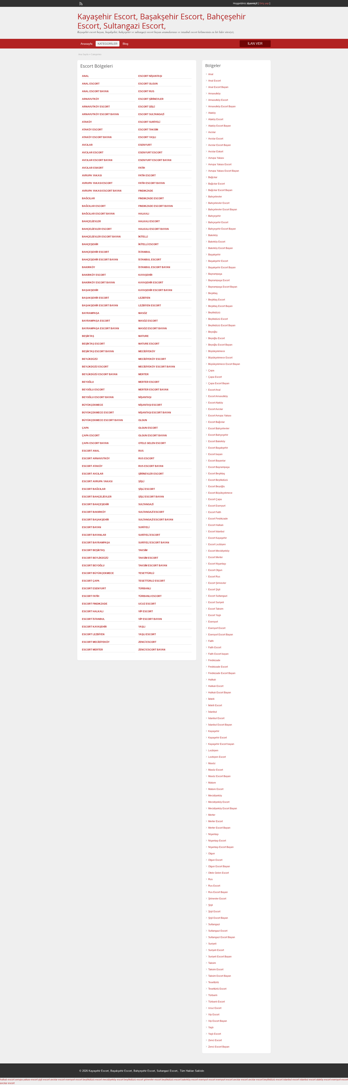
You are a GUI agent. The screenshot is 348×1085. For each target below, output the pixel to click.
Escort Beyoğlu (93, 565)
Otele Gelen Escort (152, 443)
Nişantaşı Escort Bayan (154, 412)
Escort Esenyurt (94, 588)
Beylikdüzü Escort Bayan (99, 374)
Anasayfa (86, 43)
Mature (143, 336)
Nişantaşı (144, 397)
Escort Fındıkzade (94, 603)
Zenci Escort (147, 642)
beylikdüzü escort (92, 1079)
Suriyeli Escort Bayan (153, 542)
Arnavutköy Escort (96, 106)
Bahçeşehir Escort (95, 252)
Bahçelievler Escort (97, 229)
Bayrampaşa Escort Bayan (100, 328)
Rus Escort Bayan (150, 466)
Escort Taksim (148, 129)
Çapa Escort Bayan (95, 443)
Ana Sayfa (83, 54)
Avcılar (87, 144)
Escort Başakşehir (95, 519)
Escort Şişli (146, 106)
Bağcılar (88, 198)
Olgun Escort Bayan (152, 435)
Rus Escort (146, 458)
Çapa (85, 427)
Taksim (142, 550)
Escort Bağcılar (94, 489)
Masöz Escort (148, 320)
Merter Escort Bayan (153, 389)
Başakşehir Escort (95, 297)
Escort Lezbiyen (93, 634)
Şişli (141, 481)
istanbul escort (291, 1079)
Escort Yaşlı (147, 137)
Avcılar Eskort (92, 167)
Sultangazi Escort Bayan (155, 519)
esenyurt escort (73, 1079)
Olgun (142, 420)
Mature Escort (148, 343)
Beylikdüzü (90, 359)
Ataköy (87, 122)
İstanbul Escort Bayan (154, 267)
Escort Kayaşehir (94, 626)
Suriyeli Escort (149, 535)
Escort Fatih (90, 596)
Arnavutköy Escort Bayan (100, 114)
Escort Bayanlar (94, 535)
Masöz (142, 313)
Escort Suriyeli (149, 122)
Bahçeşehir (90, 244)
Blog (125, 43)
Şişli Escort (146, 489)
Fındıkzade (145, 190)
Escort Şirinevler (151, 99)
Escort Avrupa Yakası (97, 481)
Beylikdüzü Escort (95, 366)
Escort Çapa (90, 580)
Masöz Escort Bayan (152, 328)
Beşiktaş (88, 336)
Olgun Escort (148, 427)
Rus (141, 450)
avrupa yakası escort (26, 1079)
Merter (143, 374)
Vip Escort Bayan (150, 619)
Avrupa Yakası (92, 175)
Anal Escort (90, 83)
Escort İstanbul (93, 619)
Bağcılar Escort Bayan (98, 213)
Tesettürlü (146, 573)
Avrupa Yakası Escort (97, 183)
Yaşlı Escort (147, 634)
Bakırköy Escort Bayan (98, 282)
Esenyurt (145, 144)
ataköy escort (323, 1079)
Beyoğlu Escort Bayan (98, 397)
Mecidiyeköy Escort (152, 359)
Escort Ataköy (92, 466)
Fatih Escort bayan (151, 183)
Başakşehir (90, 290)
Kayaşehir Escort (150, 282)
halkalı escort (7, 1079)
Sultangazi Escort (151, 512)
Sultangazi (145, 504)
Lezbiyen (144, 297)
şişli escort (44, 1079)
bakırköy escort (189, 1079)
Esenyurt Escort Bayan (154, 160)
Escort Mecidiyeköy (96, 642)
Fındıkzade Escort (151, 198)
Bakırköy (88, 267)
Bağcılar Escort (94, 206)
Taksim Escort (148, 557)
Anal (85, 76)
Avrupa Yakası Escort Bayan (101, 190)
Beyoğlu (88, 382)
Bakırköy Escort (94, 275)
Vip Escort (145, 611)
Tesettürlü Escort (151, 580)
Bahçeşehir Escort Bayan (100, 259)
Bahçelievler (91, 221)
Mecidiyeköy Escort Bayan (156, 366)
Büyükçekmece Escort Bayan (102, 420)
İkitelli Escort (148, 244)
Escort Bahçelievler (97, 496)
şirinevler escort (152, 1079)
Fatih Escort (147, 175)
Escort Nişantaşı (150, 76)
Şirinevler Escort (151, 473)
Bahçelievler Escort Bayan (101, 236)
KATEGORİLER (107, 43)
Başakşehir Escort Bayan (100, 305)
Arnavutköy (90, 99)
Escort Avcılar (92, 473)
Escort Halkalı (92, 611)
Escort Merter (92, 649)
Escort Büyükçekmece (98, 573)
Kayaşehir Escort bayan (155, 290)
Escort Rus (146, 91)
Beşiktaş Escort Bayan (98, 351)
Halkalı (143, 213)
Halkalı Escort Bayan (153, 229)
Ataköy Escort (92, 129)
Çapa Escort (90, 435)
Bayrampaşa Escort (96, 320)
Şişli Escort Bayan (151, 496)
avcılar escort (57, 1079)
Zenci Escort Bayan (151, 649)
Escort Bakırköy (94, 512)
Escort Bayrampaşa (96, 542)
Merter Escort (148, 382)
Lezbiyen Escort (149, 305)
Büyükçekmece (92, 405)
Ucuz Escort (147, 603)
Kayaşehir (145, 275)
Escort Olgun (148, 83)
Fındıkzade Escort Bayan (155, 206)
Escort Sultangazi (151, 114)
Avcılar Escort (92, 152)
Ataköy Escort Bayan (97, 137)
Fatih (141, 167)
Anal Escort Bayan (95, 91)
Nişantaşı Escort (150, 405)
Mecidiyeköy (146, 351)
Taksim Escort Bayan (152, 565)
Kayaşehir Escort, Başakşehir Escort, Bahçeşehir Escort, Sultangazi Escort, (161, 21)
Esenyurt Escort (150, 152)
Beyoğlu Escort (93, 389)
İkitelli (143, 236)
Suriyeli (143, 527)
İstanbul (144, 252)
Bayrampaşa (90, 313)
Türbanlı (144, 588)
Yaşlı (141, 626)
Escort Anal (90, 450)
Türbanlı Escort (150, 596)
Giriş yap (264, 3)
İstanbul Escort (149, 259)
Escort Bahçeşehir (95, 504)
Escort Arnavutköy (96, 458)
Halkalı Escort (149, 221)
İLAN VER (255, 43)
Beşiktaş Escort (93, 343)
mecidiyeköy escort (113, 1079)
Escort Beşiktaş (93, 550)
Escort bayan (91, 527)
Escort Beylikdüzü (95, 557)
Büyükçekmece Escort (98, 412)
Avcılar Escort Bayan (97, 160)
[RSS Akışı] (80, 3)
